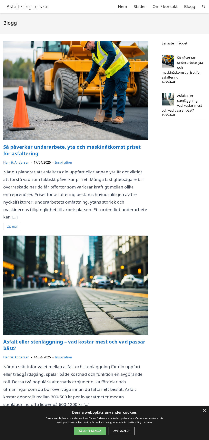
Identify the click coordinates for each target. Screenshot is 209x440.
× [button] (204, 410)
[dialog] (104, 423)
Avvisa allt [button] (121, 431)
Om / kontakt (165, 6)
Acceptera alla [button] (90, 431)
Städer (140, 6)
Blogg (189, 6)
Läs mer (12, 226)
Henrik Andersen (16, 162)
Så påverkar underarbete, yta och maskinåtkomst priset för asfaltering (182, 67)
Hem (122, 6)
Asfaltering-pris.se (28, 6)
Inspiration (63, 162)
